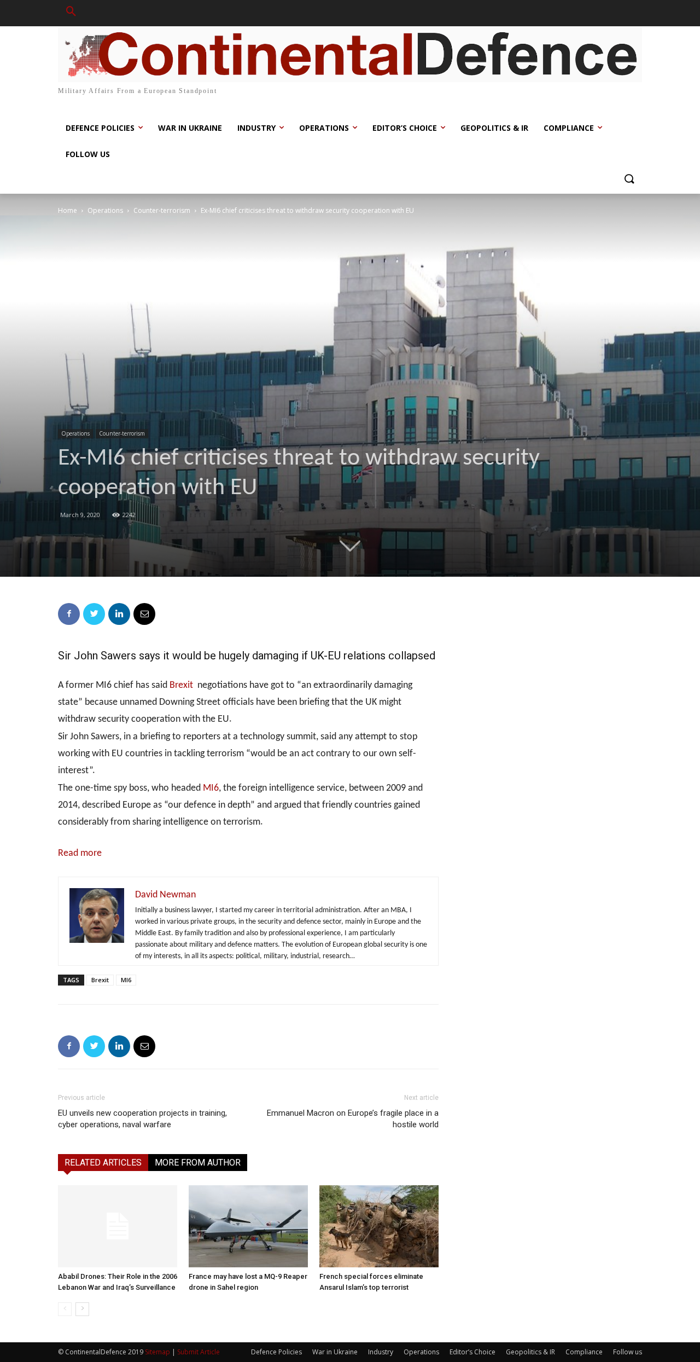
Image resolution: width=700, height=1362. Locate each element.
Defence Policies (276, 1352)
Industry (380, 1352)
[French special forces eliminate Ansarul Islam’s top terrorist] (379, 1226)
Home (67, 210)
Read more (80, 853)
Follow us (627, 1352)
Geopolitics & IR (530, 1352)
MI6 (211, 788)
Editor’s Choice (472, 1352)
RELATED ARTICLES (103, 1162)
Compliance (584, 1352)
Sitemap (157, 1352)
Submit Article (198, 1352)
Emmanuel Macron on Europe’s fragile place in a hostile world (353, 1118)
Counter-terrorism (161, 210)
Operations (105, 210)
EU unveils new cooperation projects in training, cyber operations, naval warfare (142, 1118)
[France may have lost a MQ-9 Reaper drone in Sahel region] (248, 1226)
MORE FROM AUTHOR (198, 1162)
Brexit (181, 685)
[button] (71, 13)
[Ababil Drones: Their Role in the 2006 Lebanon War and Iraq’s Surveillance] (117, 1226)
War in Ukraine (335, 1352)
